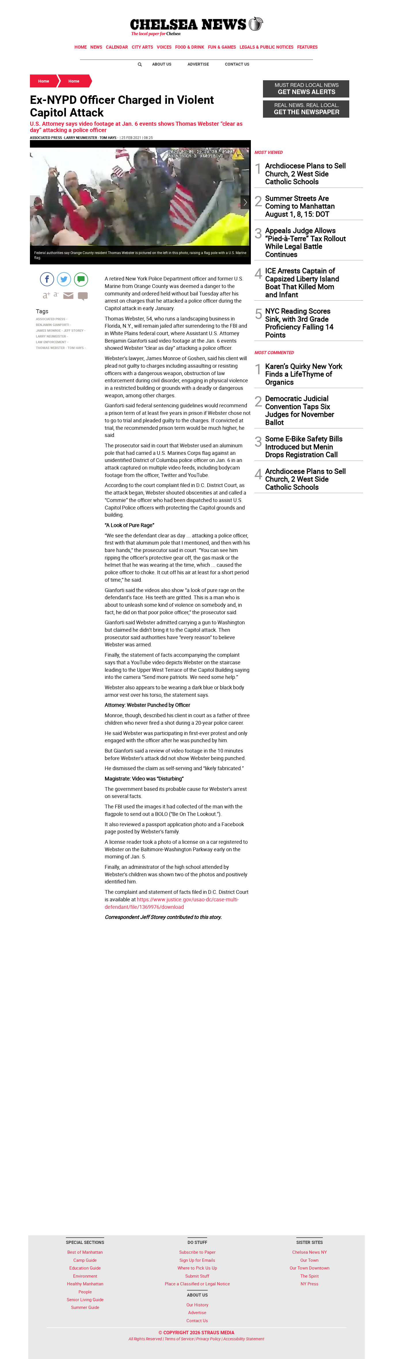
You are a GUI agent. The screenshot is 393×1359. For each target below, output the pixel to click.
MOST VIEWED (268, 152)
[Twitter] (64, 279)
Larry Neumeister (80, 137)
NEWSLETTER (317, 6)
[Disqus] (140, 1001)
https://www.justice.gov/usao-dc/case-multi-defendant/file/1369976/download (172, 903)
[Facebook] (47, 279)
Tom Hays (108, 137)
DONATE (349, 6)
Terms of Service (179, 1338)
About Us (161, 64)
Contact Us (237, 64)
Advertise (198, 64)
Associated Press (46, 137)
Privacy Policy (208, 1338)
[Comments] (81, 279)
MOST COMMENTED (274, 352)
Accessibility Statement (243, 1338)
